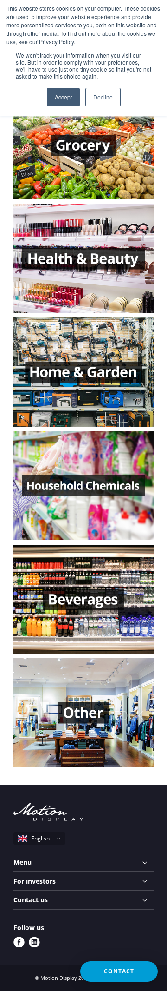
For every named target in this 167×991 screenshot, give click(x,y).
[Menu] (83, 862)
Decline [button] (103, 97)
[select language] (39, 838)
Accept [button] (63, 97)
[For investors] (83, 881)
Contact (119, 971)
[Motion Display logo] (48, 813)
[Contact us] (83, 900)
